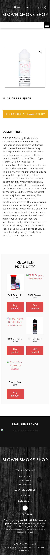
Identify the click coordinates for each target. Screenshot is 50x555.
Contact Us (25, 495)
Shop (27, 7)
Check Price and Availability (25, 114)
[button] (47, 25)
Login (38, 7)
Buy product (15, 307)
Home (17, 7)
